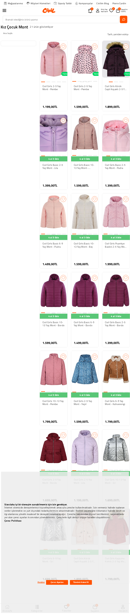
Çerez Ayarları (57, 582)
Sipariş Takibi (65, 3)
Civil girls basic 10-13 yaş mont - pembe (84, 166)
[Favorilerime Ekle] (63, 46)
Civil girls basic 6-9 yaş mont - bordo (84, 324)
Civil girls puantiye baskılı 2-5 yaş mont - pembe (116, 245)
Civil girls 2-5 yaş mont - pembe (51, 88)
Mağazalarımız (15, 3)
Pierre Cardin (119, 3)
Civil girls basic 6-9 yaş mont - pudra (52, 245)
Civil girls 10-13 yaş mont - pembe (53, 403)
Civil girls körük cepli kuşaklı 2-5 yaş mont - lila (116, 88)
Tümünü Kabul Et (81, 582)
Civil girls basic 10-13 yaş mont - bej (84, 245)
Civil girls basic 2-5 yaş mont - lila (52, 166)
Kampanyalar (86, 3)
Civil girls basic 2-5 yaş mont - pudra (115, 166)
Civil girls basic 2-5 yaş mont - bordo (115, 324)
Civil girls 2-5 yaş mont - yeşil (83, 403)
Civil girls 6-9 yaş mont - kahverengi (115, 403)
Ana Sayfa (8, 33)
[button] (6, 10)
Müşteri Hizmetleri (40, 3)
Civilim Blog (102, 3)
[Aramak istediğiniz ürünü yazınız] (123, 19)
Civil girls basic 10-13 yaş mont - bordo (53, 324)
